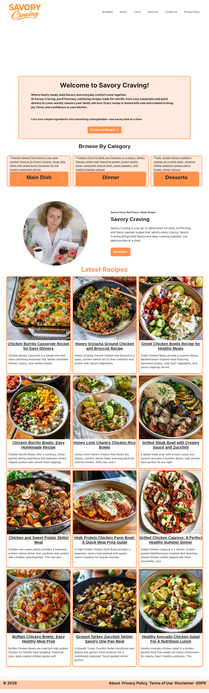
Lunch (137, 11)
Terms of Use (161, 683)
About (114, 683)
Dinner (123, 11)
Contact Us (171, 11)
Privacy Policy (191, 11)
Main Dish (39, 177)
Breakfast (108, 11)
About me (153, 11)
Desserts (176, 177)
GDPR (201, 683)
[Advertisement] (104, 53)
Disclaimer (184, 683)
